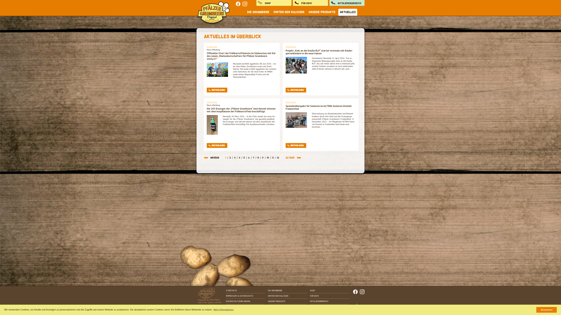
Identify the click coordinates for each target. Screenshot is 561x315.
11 (273, 157)
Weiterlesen (218, 90)
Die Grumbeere (275, 290)
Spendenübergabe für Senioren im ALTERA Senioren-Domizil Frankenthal (319, 107)
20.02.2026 (291, 102)
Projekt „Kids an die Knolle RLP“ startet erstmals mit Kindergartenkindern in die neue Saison (319, 52)
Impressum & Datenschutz (239, 296)
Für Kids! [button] (306, 3)
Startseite (231, 290)
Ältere (290, 157)
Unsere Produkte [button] (322, 12)
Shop (268, 3)
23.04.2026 (291, 47)
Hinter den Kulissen (278, 296)
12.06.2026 (212, 47)
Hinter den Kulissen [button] (289, 12)
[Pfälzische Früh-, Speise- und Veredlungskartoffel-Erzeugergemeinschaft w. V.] (214, 9)
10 (268, 157)
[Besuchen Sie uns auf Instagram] (245, 4)
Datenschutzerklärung (238, 301)
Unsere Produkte (276, 301)
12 (278, 157)
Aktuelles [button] (348, 12)
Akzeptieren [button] (547, 310)
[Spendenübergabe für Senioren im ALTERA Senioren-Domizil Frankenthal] (296, 120)
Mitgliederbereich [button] (349, 3)
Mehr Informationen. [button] (223, 309)
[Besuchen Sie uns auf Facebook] (238, 4)
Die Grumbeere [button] (258, 12)
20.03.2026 (212, 102)
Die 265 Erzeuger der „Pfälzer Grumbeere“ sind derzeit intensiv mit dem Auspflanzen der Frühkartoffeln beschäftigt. (241, 110)
